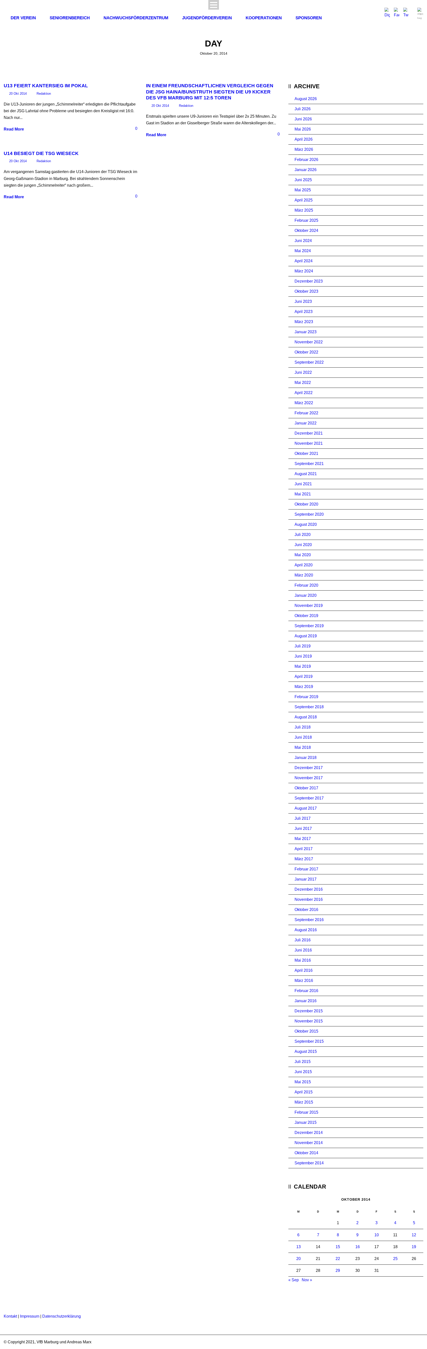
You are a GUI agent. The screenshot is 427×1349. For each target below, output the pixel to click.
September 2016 (309, 920)
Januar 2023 (306, 332)
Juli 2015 (303, 1062)
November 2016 (309, 899)
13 (298, 1247)
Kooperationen (264, 18)
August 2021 (306, 474)
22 (338, 1259)
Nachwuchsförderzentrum (136, 18)
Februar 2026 (306, 159)
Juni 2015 (303, 1072)
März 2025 (304, 210)
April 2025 (304, 200)
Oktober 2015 (306, 1031)
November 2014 (309, 1143)
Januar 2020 (306, 595)
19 (414, 1247)
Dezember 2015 (309, 1011)
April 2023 (304, 312)
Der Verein (23, 18)
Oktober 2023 (306, 291)
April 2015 (304, 1092)
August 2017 (306, 808)
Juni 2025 (303, 180)
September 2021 (309, 464)
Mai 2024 (303, 251)
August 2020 (306, 524)
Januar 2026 (306, 170)
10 (376, 1235)
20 (298, 1259)
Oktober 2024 (306, 230)
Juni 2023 (303, 301)
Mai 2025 (303, 190)
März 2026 (304, 149)
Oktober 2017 (306, 788)
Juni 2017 (303, 828)
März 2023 (304, 322)
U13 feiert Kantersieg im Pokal (46, 85)
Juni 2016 (303, 950)
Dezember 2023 (309, 281)
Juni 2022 (303, 372)
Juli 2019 (303, 646)
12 (414, 1235)
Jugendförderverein (207, 18)
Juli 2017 (303, 818)
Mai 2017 (303, 839)
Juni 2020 (303, 545)
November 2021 (309, 443)
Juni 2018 (303, 737)
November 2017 (309, 778)
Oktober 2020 (306, 504)
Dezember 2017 (309, 768)
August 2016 (306, 930)
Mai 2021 (303, 494)
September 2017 (309, 798)
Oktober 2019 (306, 616)
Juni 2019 (303, 656)
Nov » (307, 1280)
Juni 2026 (303, 119)
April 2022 (304, 393)
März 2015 (304, 1102)
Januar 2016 (306, 1001)
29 (338, 1270)
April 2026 (304, 139)
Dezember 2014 (309, 1132)
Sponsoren (309, 18)
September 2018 (309, 707)
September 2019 (309, 626)
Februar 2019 (306, 697)
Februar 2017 (306, 869)
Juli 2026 (303, 109)
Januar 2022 (306, 423)
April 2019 (304, 676)
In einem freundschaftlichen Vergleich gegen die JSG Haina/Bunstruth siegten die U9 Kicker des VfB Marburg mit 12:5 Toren (209, 91)
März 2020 (304, 575)
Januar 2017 (306, 879)
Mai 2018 (303, 747)
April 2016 (304, 970)
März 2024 (304, 271)
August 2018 (306, 717)
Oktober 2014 (306, 1153)
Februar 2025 (306, 220)
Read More (14, 129)
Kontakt (10, 1316)
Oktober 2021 (306, 453)
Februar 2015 (306, 1112)
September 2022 (309, 362)
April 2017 (304, 849)
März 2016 (304, 980)
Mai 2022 (303, 382)
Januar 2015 (306, 1122)
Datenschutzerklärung (61, 1316)
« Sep (293, 1280)
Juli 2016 (303, 940)
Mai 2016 (303, 960)
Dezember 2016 (309, 889)
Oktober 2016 (306, 909)
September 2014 (309, 1163)
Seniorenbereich (70, 18)
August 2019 (306, 636)
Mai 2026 (303, 129)
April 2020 (304, 565)
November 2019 (309, 605)
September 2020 (309, 514)
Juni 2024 (303, 241)
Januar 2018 (306, 757)
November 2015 (309, 1021)
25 (395, 1259)
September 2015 (309, 1041)
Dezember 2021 (309, 433)
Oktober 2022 (306, 352)
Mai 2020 (303, 555)
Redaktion (44, 93)
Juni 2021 (303, 484)
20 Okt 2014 (18, 93)
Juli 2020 (303, 534)
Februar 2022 (306, 413)
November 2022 (309, 342)
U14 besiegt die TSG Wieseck (41, 153)
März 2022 (304, 403)
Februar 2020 (306, 585)
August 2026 (306, 99)
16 (357, 1247)
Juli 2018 (303, 727)
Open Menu (213, 5)
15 (338, 1247)
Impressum (29, 1316)
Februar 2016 (306, 991)
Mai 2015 (303, 1082)
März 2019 (304, 687)
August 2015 (306, 1051)
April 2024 (304, 261)
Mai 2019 (303, 666)
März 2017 (304, 859)
